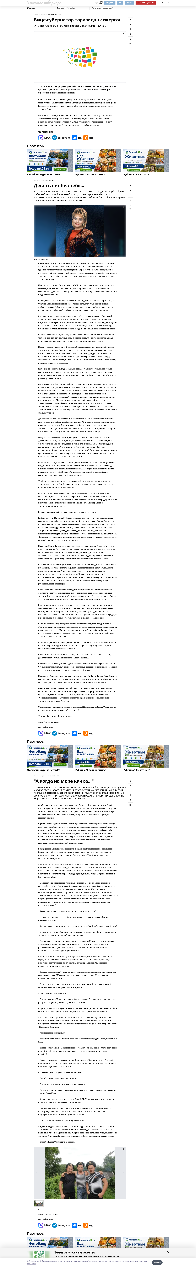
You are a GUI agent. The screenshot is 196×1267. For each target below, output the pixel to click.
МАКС (129, 3)
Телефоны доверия (146, 3)
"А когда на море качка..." (102, 8)
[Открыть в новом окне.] (44, 137)
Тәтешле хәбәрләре (44, 2)
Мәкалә (31, 8)
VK (120, 3)
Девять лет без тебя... (66, 8)
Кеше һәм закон (40, 15)
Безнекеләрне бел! (41, 776)
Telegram (110, 3)
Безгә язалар (39, 180)
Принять (157, 1262)
